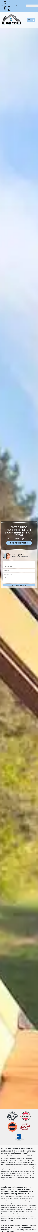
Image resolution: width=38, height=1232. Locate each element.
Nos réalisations (19, 543)
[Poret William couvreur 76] (11, 20)
